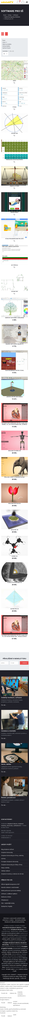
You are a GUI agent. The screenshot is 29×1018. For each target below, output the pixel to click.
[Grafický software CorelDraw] (14, 307)
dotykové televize (13, 823)
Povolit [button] (3, 1002)
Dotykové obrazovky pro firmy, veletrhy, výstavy (12, 857)
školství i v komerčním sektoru (10, 935)
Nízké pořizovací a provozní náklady (11, 890)
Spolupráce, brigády (6, 906)
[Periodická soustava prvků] (14, 149)
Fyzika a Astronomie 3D (14, 582)
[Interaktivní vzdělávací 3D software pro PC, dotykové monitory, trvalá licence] (14, 625)
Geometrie (14, 133)
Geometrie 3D (14, 609)
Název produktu (6, 44)
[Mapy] (14, 70)
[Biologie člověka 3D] (14, 440)
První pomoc (14, 212)
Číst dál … (3, 705)
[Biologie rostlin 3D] (14, 493)
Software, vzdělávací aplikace (9, 893)
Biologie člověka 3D (14, 450)
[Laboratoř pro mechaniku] (14, 386)
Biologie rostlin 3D (14, 503)
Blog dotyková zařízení (7, 849)
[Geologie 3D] (14, 519)
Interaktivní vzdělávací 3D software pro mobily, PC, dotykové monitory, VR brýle (14, 423)
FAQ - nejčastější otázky (8, 903)
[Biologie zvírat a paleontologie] (14, 466)
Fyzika (14, 107)
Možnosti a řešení (6, 897)
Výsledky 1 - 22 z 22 (8, 51)
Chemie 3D (14, 556)
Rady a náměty (5, 867)
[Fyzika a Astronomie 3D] (14, 572)
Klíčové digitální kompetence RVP (10, 884)
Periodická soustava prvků (14, 159)
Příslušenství (4, 900)
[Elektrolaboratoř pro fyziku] (14, 360)
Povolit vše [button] (4, 993)
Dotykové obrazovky (7, 852)
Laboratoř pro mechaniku (14, 396)
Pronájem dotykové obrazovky (9, 861)
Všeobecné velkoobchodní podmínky (14, 922)
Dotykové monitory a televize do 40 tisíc (12, 874)
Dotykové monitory (16, 939)
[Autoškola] (14, 254)
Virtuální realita (10, 969)
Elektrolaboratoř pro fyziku (14, 370)
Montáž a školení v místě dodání (10, 887)
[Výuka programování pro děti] (14, 228)
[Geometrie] (14, 123)
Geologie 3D (14, 529)
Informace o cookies (8, 920)
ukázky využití (6, 939)
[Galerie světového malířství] (14, 333)
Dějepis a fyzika (14, 186)
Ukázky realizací (5, 871)
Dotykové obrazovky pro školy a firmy (11, 864)
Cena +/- (4, 42)
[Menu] (27, 2)
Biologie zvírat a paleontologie (14, 477)
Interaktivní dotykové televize (11, 927)
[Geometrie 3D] (14, 598)
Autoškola (14, 265)
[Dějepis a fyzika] (14, 175)
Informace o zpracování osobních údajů (14, 918)
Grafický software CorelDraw (14, 317)
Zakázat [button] (9, 1002)
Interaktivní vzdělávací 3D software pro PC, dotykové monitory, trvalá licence (14, 635)
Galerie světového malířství (14, 344)
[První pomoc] (14, 202)
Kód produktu (6, 46)
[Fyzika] (14, 96)
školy (25, 927)
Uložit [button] (14, 1014)
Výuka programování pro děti (14, 238)
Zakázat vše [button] (13, 993)
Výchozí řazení (6, 48)
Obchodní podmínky (20, 920)
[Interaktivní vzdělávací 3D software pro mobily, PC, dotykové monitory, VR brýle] (14, 413)
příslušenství (17, 825)
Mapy (14, 80)
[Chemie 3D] (14, 546)
